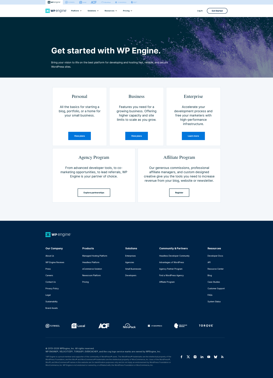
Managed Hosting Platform (94, 256)
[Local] (82, 2)
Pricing (126, 11)
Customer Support (216, 288)
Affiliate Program (167, 282)
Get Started (217, 11)
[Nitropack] (106, 2)
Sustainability (52, 301)
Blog (210, 275)
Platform (75, 11)
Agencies (129, 262)
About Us (50, 256)
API (209, 262)
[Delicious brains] (134, 2)
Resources (109, 11)
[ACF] (93, 2)
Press (48, 269)
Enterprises (130, 256)
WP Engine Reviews (55, 262)
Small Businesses (133, 269)
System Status (214, 301)
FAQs (210, 295)
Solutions (92, 11)
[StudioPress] (121, 2)
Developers (130, 275)
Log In (200, 11)
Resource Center (216, 269)
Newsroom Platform (91, 275)
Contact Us (51, 282)
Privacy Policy (52, 288)
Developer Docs (215, 256)
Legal (48, 295)
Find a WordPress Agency (171, 275)
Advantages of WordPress (171, 262)
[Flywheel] (70, 2)
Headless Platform (90, 262)
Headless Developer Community (174, 256)
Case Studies (214, 282)
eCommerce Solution (92, 269)
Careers (49, 275)
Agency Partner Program (170, 269)
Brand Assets (52, 308)
